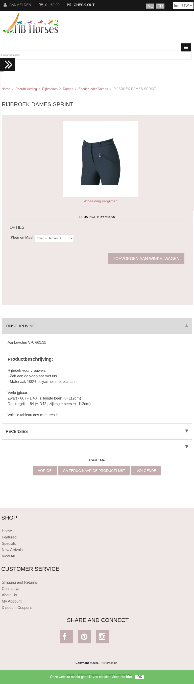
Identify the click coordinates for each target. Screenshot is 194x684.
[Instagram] (102, 638)
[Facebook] (66, 638)
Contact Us (11, 588)
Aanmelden (20, 5)
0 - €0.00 (52, 5)
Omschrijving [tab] (20, 326)
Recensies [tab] (17, 431)
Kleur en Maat (22, 237)
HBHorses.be (109, 662)
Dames (68, 89)
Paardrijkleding (26, 89)
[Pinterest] (84, 638)
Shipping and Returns (19, 582)
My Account (11, 601)
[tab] (97, 445)
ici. (58, 415)
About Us (9, 595)
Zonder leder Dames (93, 89)
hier (129, 677)
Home (6, 89)
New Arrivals (12, 550)
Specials (9, 543)
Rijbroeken (50, 89)
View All (8, 556)
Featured (9, 537)
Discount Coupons (17, 607)
